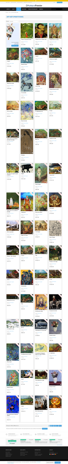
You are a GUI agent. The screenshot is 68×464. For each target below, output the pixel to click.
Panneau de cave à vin (10, 300)
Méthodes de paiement (9, 454)
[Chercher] (61, 9)
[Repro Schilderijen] (53, 454)
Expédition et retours (8, 455)
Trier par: (7, 21)
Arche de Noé (52, 175)
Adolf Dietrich (11, 141)
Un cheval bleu (23, 92)
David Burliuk (25, 356)
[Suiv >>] (60, 425)
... (57, 425)
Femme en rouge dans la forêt (26, 39)
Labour (22, 406)
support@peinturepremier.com (53, 453)
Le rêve (51, 279)
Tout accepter (57, 462)
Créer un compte (22, 455)
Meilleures (24, 9)
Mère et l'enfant (52, 237)
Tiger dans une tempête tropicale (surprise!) (12, 174)
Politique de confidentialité (38, 454)
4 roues (22, 379)
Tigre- (22, 303)
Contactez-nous (45, 428)
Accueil (7, 12)
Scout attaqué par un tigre (39, 380)
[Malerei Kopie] (50, 454)
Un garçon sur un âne (53, 310)
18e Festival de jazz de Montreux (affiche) (12, 415)
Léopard (8, 61)
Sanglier (22, 173)
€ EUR (54, 2)
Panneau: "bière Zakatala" (11, 256)
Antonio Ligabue (39, 41)
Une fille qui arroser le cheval (26, 354)
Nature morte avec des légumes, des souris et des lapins (12, 139)
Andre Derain (25, 329)
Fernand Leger (54, 239)
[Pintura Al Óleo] (55, 454)
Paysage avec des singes (53, 261)
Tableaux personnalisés (32, 9)
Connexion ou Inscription (27, 2)
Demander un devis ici (15, 45)
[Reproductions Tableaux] (52, 454)
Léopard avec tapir (53, 138)
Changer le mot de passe (23, 454)
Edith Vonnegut (25, 381)
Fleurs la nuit (9, 361)
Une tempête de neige (10, 328)
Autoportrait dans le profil (54, 89)
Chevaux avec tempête (53, 59)
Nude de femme (38, 184)
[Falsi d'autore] (49, 454)
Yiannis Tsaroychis (26, 157)
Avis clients (36, 453)
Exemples (41, 9)
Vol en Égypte (37, 231)
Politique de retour (8, 456)
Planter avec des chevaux (39, 279)
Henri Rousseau (25, 41)
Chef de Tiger (37, 86)
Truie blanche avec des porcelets (40, 330)
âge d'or (22, 327)
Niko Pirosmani (11, 258)
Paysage (51, 110)
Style (18, 9)
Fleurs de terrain (24, 120)
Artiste (8, 9)
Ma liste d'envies (13, 2)
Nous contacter (20, 2)
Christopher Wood (11, 234)
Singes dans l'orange (10, 83)
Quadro (8, 279)
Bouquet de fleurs (24, 64)
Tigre (36, 255)
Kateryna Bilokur (25, 66)
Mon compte (8, 2)
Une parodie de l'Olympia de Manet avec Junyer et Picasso (40, 354)
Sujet (13, 9)
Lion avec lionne (9, 111)
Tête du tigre (52, 208)
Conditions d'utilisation (38, 455)
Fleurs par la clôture (38, 212)
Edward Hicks (54, 177)
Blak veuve (37, 139)
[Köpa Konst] (54, 454)
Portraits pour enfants (39, 311)
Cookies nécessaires (50, 462)
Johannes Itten (39, 313)
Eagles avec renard (24, 235)
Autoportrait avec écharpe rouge (40, 39)
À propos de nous (8, 453)
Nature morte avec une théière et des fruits (12, 211)
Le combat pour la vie (39, 111)
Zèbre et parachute (10, 231)
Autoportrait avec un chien (54, 39)
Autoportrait (23, 212)
